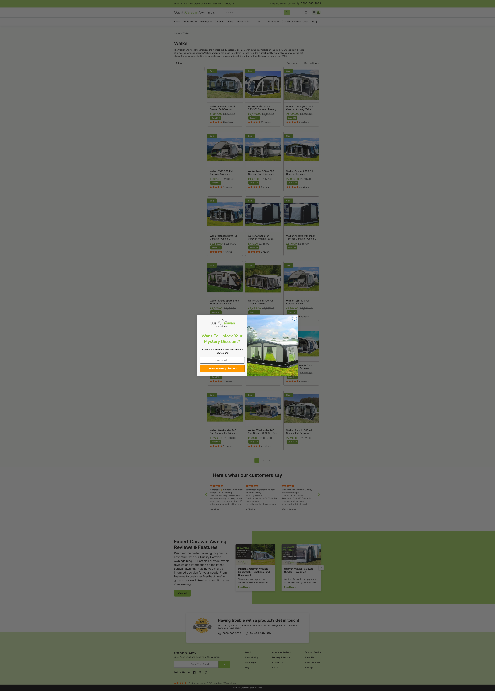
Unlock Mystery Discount (222, 368)
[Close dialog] (294, 318)
